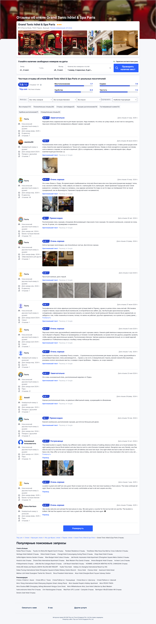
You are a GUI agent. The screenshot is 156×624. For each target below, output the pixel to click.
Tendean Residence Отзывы (75, 551)
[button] (132, 3)
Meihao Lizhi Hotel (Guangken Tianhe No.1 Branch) (34, 573)
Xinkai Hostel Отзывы (48, 554)
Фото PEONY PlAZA (106, 583)
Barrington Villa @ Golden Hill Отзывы (108, 589)
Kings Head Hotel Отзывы (104, 554)
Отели (27, 537)
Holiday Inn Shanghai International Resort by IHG (90, 567)
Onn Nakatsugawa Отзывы (52, 589)
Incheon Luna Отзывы (122, 560)
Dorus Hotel (82, 570)
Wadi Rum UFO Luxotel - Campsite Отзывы (78, 589)
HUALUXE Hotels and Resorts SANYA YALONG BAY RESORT (37, 567)
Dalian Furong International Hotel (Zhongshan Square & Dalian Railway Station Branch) (46, 570)
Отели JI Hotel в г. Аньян (25, 580)
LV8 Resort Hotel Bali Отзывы (73, 564)
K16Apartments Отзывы (24, 564)
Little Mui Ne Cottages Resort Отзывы (48, 564)
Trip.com (19, 537)
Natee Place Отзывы (23, 551)
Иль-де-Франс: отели (52, 537)
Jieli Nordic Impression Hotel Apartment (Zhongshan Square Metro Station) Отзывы (100, 557)
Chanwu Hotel (92, 570)
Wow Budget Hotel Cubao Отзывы (57, 557)
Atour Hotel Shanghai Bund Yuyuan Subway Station (92, 573)
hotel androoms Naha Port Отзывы (28, 589)
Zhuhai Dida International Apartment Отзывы (48, 560)
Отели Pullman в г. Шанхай (106, 580)
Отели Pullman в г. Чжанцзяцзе (63, 580)
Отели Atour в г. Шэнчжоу (86, 580)
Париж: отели (67, 537)
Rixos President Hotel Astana (63, 573)
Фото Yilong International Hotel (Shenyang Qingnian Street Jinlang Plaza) (41, 583)
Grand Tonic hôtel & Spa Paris (84, 537)
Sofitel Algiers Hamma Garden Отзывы (29, 557)
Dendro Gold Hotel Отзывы (25, 593)
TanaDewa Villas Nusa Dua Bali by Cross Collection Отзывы (107, 551)
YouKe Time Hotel (66, 567)
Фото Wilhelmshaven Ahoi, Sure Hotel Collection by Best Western (89, 586)
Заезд (22, 66)
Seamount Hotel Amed (106, 570)
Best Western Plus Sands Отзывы (78, 560)
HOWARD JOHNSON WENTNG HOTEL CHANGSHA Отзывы (107, 564)
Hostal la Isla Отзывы (23, 560)
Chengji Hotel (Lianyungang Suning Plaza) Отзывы (75, 554)
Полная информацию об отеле (61, 28)
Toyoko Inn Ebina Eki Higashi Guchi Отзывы (48, 551)
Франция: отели (37, 537)
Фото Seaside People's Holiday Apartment (83, 583)
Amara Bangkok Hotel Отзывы (102, 560)
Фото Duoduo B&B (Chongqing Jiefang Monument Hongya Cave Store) (41, 586)
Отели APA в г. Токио (43, 580)
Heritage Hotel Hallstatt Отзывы (27, 554)
